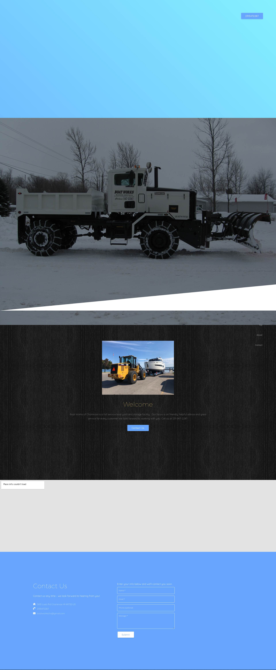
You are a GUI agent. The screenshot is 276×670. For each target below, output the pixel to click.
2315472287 (43, 608)
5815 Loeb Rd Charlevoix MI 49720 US (56, 604)
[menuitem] (257, 325)
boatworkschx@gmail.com (51, 613)
